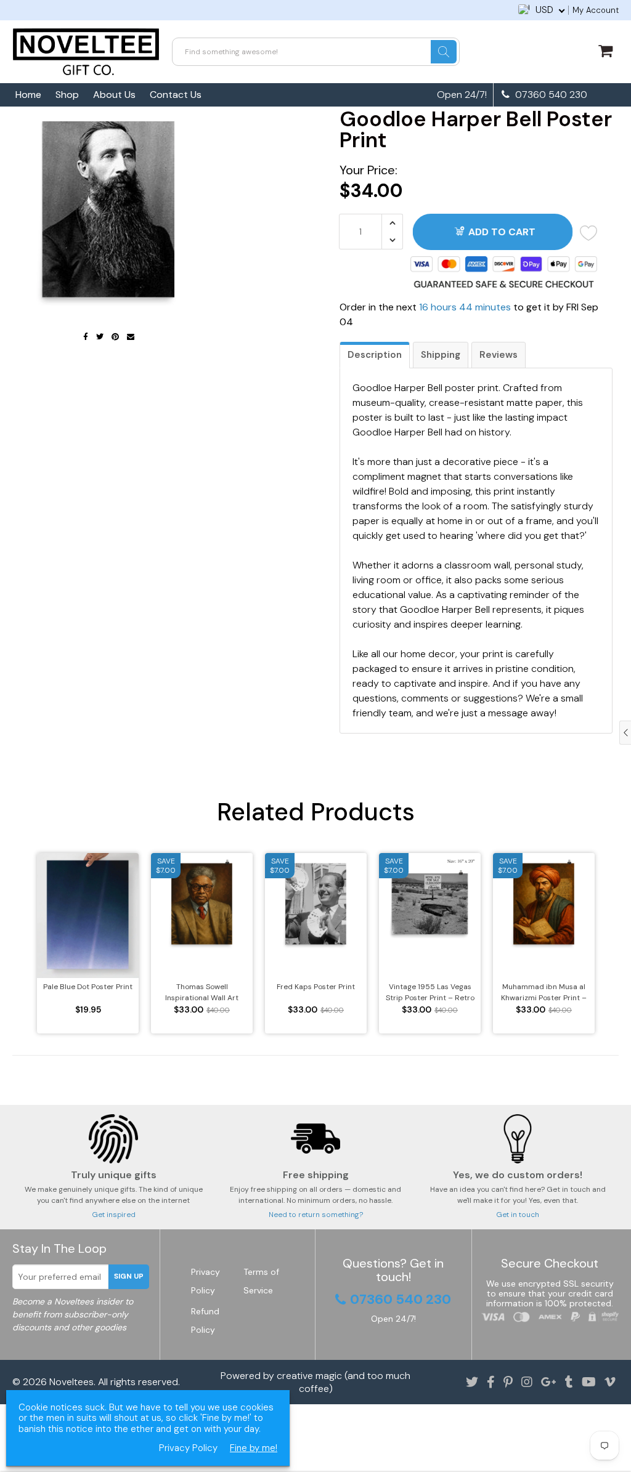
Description (375, 355)
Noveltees (71, 1381)
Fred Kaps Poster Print (316, 987)
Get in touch (517, 1214)
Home (28, 94)
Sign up (129, 1276)
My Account (595, 10)
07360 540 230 (550, 94)
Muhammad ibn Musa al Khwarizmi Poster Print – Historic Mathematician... (544, 992)
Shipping (440, 355)
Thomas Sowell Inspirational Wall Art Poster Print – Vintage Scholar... (201, 992)
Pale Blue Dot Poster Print (87, 987)
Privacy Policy (188, 1448)
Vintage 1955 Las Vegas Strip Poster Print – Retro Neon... (430, 992)
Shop (67, 94)
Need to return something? (316, 1214)
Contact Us (176, 94)
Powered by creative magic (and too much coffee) (315, 1382)
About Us (114, 94)
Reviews (498, 355)
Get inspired (114, 1214)
